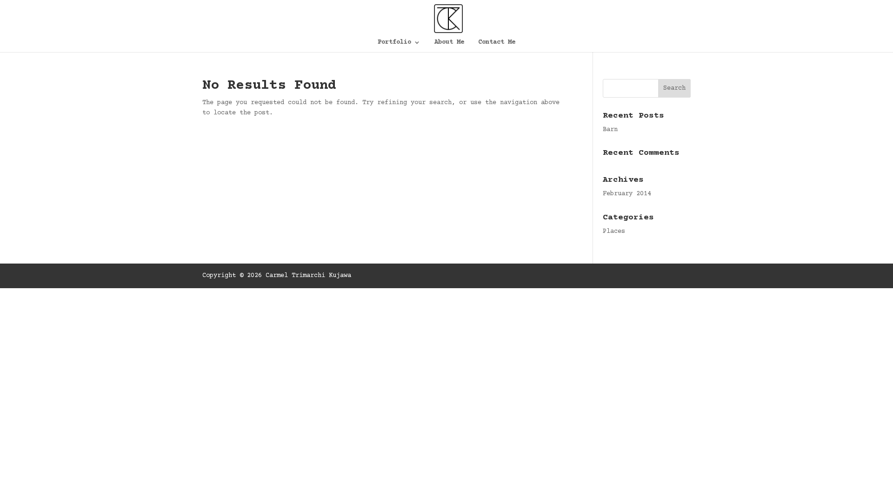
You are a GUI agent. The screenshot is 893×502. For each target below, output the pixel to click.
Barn (610, 129)
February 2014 (627, 194)
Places (614, 231)
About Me (449, 42)
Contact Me (496, 42)
